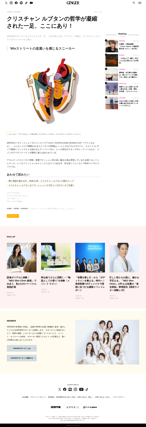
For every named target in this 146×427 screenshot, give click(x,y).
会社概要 (25, 397)
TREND (16, 208)
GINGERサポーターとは (22, 348)
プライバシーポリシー (38, 397)
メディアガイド (118, 397)
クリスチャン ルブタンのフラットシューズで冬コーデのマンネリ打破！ (42, 185)
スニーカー (12, 216)
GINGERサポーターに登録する (22, 358)
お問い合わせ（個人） (85, 397)
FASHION (24, 208)
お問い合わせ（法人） (103, 397)
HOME (9, 208)
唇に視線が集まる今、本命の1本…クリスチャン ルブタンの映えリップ (41, 181)
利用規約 (51, 397)
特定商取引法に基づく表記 (65, 397)
